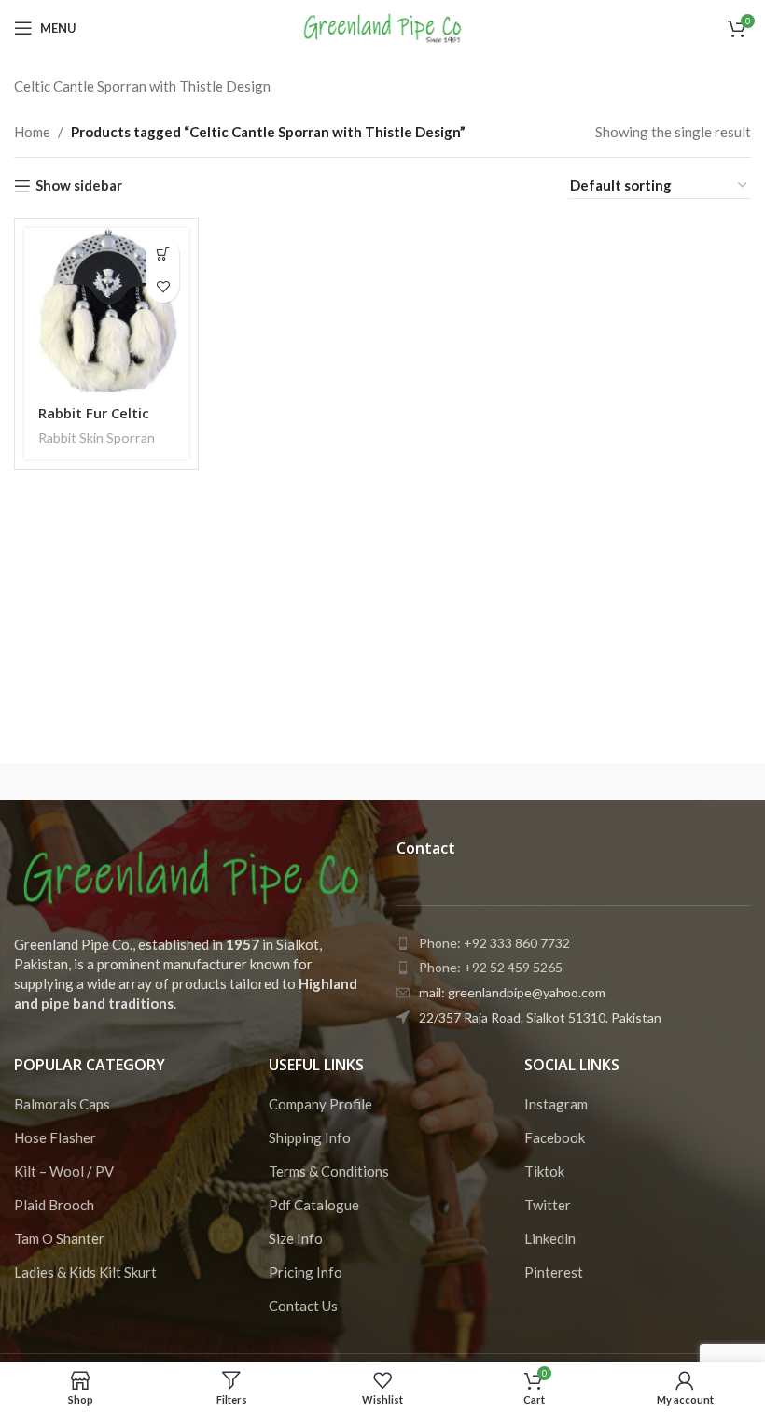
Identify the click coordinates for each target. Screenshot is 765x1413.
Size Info (296, 1238)
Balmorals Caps (62, 1103)
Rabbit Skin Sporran (96, 437)
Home (32, 131)
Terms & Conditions (329, 1171)
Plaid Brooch (54, 1204)
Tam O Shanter (59, 1238)
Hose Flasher (55, 1137)
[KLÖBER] (658, 781)
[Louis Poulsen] (474, 781)
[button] (162, 253)
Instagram (556, 1103)
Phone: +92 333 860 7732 (494, 943)
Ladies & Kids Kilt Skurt (85, 1272)
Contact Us (303, 1305)
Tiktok (544, 1171)
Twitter (547, 1204)
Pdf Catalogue (314, 1204)
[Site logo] (382, 26)
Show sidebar (78, 185)
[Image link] (191, 875)
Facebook (554, 1137)
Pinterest (553, 1272)
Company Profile (320, 1103)
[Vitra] (106, 781)
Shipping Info (310, 1137)
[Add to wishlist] (162, 286)
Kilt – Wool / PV (64, 1171)
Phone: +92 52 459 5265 (491, 967)
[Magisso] (290, 781)
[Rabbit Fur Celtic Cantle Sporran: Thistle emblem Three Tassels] (106, 310)
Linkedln (550, 1238)
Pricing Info (305, 1272)
